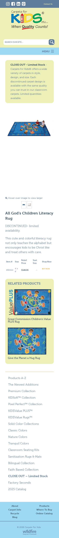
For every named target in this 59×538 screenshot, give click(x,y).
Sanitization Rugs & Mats (24, 456)
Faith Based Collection (23, 469)
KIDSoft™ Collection (22, 397)
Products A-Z (17, 378)
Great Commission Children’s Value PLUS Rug (29, 320)
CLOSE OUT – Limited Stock (28, 476)
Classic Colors (17, 430)
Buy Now (46, 269)
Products (44, 505)
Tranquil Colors (18, 443)
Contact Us (48, 4)
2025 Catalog (17, 489)
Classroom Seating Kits (23, 450)
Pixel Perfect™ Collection (25, 404)
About (14, 505)
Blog (14, 517)
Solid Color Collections (23, 423)
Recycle (14, 513)
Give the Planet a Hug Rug (24, 358)
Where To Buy (44, 509)
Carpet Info (14, 509)
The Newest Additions (23, 384)
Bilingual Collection (21, 463)
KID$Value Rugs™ (20, 417)
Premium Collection (21, 391)
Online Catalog (44, 513)
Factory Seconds (19, 482)
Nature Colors (17, 437)
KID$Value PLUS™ (20, 410)
